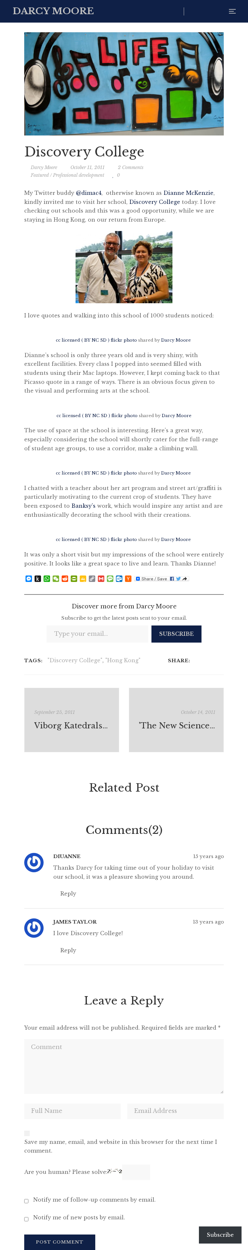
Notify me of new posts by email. (79, 1217)
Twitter (192, 11)
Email (219, 11)
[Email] (222, 660)
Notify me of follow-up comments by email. (94, 1199)
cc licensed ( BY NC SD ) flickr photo (96, 340)
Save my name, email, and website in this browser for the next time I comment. (120, 1146)
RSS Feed (205, 11)
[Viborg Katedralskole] (71, 720)
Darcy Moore (176, 340)
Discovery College (154, 202)
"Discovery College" (74, 660)
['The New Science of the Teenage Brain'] (176, 720)
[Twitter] (205, 660)
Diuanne (66, 856)
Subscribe (176, 634)
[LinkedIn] (213, 660)
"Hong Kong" (122, 660)
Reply (67, 893)
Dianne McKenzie (188, 193)
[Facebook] (197, 660)
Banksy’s (83, 506)
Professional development (78, 175)
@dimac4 (88, 193)
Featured (40, 175)
